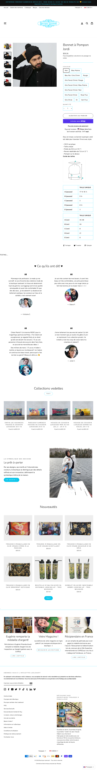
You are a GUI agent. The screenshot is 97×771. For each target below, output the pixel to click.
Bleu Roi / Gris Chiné (72, 75)
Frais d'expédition (68, 56)
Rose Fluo (84, 95)
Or (77, 100)
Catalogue (28, 7)
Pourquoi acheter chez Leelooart (14, 702)
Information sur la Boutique (12, 724)
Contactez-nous (9, 737)
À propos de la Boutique (11, 699)
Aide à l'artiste (8, 727)
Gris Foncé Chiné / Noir (73, 90)
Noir (66, 70)
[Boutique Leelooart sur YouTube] (12, 689)
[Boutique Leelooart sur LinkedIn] (31, 689)
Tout (48, 393)
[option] (48, 3)
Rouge (85, 75)
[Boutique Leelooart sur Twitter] (16, 689)
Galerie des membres (16, 7)
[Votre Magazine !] (48, 625)
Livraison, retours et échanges (13, 715)
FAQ (5, 705)
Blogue (35, 7)
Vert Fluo (84, 100)
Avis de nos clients (9, 718)
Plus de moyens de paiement (78, 126)
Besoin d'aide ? (8, 721)
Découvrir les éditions (48, 650)
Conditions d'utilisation (11, 730)
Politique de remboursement (12, 734)
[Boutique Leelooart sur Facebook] (8, 689)
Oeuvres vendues (44, 7)
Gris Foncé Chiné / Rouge (74, 80)
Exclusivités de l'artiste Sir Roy (13, 712)
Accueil (6, 7)
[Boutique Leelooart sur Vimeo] (34, 689)
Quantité (67, 104)
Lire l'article (18, 656)
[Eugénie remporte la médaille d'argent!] (18, 625)
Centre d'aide (8, 696)
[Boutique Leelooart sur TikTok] (23, 689)
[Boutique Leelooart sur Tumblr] (27, 689)
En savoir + (11, 479)
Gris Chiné (68, 100)
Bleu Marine (75, 70)
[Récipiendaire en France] (79, 625)
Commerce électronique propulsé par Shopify (48, 763)
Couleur (67, 66)
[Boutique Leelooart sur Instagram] (5, 689)
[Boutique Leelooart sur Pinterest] (20, 689)
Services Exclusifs (9, 708)
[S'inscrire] (31, 683)
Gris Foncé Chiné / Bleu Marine (76, 85)
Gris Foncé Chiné (71, 95)
